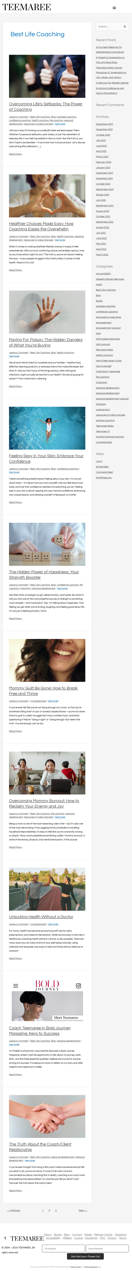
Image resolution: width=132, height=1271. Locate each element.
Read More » (15, 153)
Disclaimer (91, 1238)
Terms (122, 1238)
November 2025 (104, 129)
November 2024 (104, 178)
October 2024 (103, 184)
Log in (99, 461)
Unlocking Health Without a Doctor (41, 917)
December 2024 (104, 173)
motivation (25, 588)
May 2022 (101, 244)
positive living (103, 410)
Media (88, 1234)
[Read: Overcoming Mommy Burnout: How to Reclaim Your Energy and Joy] (47, 773)
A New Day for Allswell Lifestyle (112, 83)
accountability (103, 274)
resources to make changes (38, 124)
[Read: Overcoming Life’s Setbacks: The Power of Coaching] (47, 76)
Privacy (112, 1238)
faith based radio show (108, 339)
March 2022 (102, 254)
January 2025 (103, 167)
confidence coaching (20, 120)
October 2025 (103, 135)
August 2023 (102, 211)
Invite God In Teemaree (108, 371)
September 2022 (104, 222)
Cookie (78, 1238)
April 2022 (101, 249)
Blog (53, 117)
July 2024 (101, 200)
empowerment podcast (108, 328)
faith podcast (103, 344)
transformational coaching (110, 437)
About (48, 1234)
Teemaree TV (103, 431)
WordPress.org (104, 478)
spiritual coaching (105, 420)
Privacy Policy (76, 1267)
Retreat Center (103, 1234)
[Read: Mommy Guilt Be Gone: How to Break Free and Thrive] (47, 660)
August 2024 (102, 195)
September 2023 (104, 206)
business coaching (66, 117)
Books (99, 301)
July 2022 (101, 233)
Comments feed (104, 472)
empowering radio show (108, 317)
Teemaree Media (105, 426)
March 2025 (102, 157)
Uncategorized (38, 701)
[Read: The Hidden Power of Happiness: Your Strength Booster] (47, 544)
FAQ (102, 1238)
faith (98, 333)
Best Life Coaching (40, 117)
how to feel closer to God (109, 361)
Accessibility (53, 1238)
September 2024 (104, 189)
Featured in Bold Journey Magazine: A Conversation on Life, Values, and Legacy (111, 73)
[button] (114, 7)
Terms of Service (91, 1267)
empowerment (103, 322)
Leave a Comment (18, 117)
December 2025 (104, 124)
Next (83, 1210)
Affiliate (67, 1238)
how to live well (103, 366)
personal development (43, 588)
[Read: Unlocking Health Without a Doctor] (47, 889)
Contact (77, 1234)
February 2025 (103, 162)
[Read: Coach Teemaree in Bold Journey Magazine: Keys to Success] (47, 1000)
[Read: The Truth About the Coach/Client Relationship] (47, 1116)
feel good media (104, 350)
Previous (13, 1210)
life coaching (56, 120)
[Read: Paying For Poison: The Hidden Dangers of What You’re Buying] (47, 312)
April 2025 (101, 151)
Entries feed (102, 467)
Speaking (120, 1234)
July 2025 (101, 140)
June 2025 (101, 146)
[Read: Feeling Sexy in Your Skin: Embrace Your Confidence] (47, 428)
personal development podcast (112, 399)
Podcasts (101, 404)
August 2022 (102, 227)
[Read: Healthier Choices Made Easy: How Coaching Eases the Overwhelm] (47, 196)
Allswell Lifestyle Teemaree (110, 279)
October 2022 (103, 216)
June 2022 (101, 238)
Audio (99, 284)
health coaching (40, 120)
